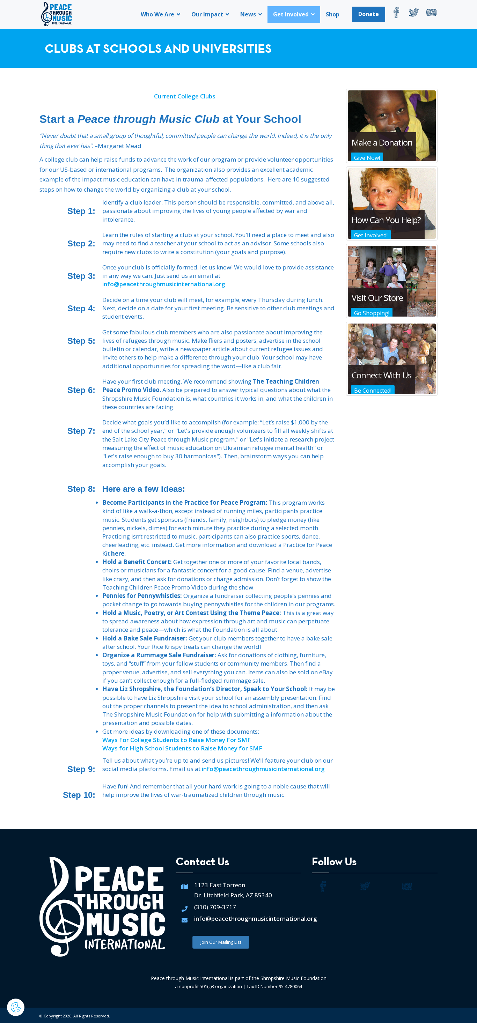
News (248, 14)
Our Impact (208, 14)
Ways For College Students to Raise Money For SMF (176, 740)
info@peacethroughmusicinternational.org (163, 284)
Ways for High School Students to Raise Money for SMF (182, 748)
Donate (368, 14)
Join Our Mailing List (220, 942)
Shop (332, 14)
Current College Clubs (184, 96)
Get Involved (291, 14)
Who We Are (158, 14)
